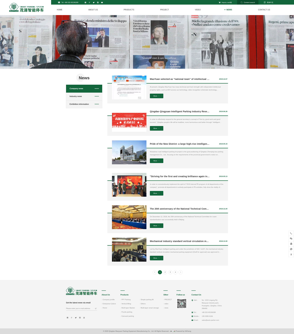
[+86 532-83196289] (291, 233)
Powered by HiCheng (183, 331)
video (198, 10)
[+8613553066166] (291, 249)
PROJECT (164, 10)
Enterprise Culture (109, 304)
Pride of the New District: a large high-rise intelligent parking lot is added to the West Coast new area (205, 144)
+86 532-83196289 (71, 2)
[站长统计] (172, 331)
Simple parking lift (147, 299)
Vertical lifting (126, 304)
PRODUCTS (129, 10)
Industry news (76, 96)
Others (143, 304)
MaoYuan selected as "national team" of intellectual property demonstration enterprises (198, 79)
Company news (76, 89)
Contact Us (264, 10)
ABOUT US (93, 10)
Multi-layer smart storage (150, 308)
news (229, 10)
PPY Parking (126, 299)
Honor (105, 308)
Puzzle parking (127, 312)
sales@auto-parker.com (210, 320)
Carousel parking (128, 316)
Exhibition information (79, 104)
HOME (59, 10)
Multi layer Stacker (128, 308)
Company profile (109, 299)
